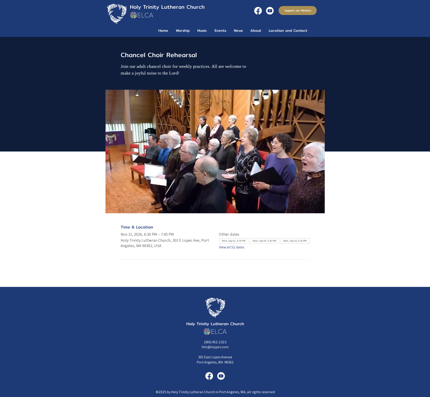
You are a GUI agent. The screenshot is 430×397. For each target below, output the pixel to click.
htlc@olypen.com (215, 347)
